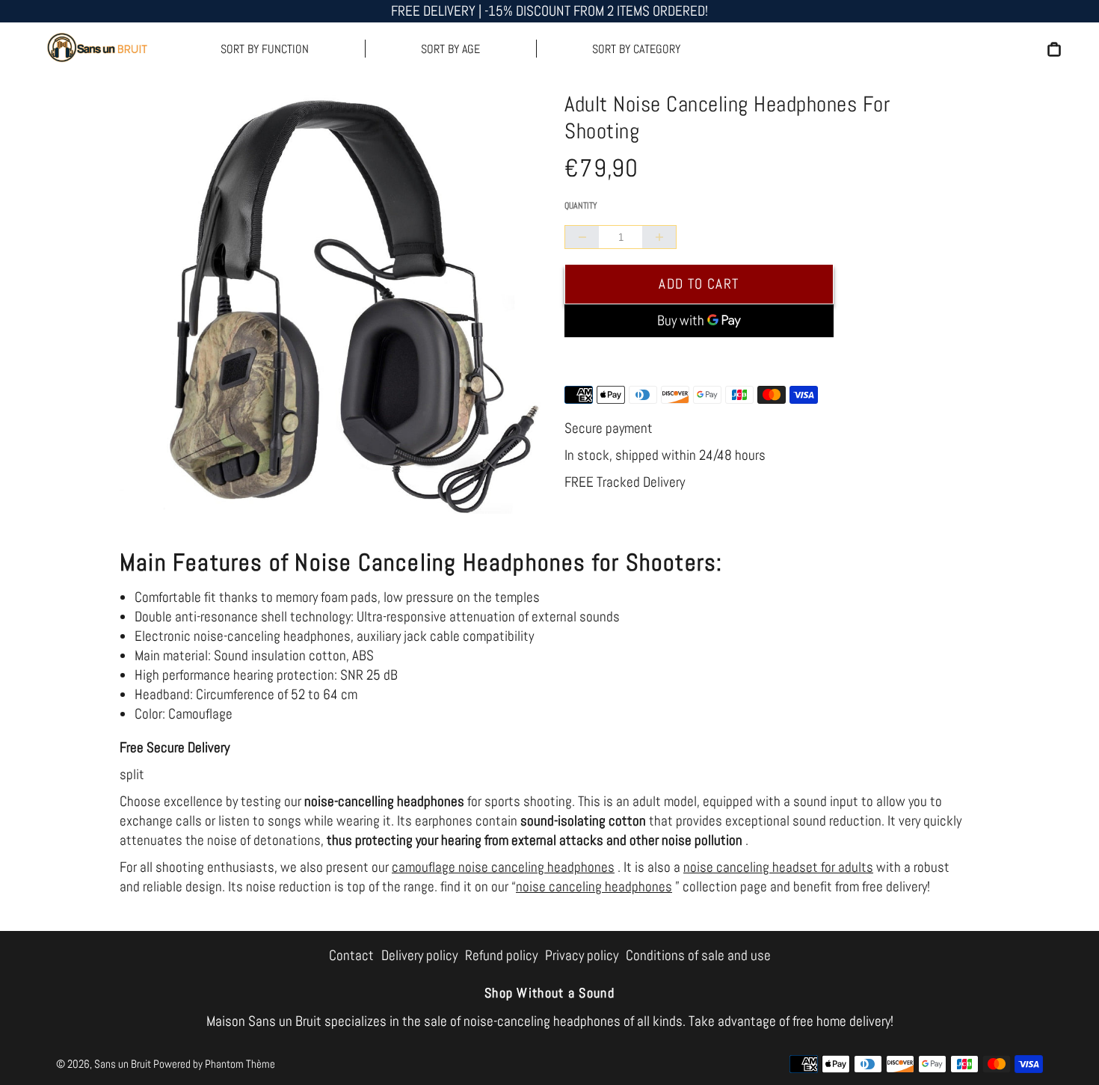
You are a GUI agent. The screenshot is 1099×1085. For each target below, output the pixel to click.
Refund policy (501, 955)
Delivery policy (419, 955)
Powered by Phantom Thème (214, 1064)
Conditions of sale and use (698, 955)
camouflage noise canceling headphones (503, 867)
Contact (351, 955)
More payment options (699, 358)
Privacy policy (581, 955)
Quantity (580, 206)
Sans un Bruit (122, 1064)
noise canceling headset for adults (778, 867)
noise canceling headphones (594, 886)
